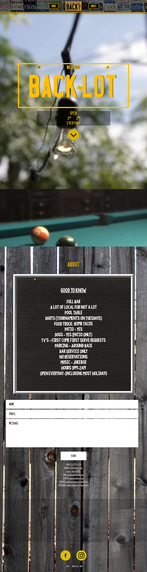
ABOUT (93, 6)
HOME (54, 6)
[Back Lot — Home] (73, 6)
